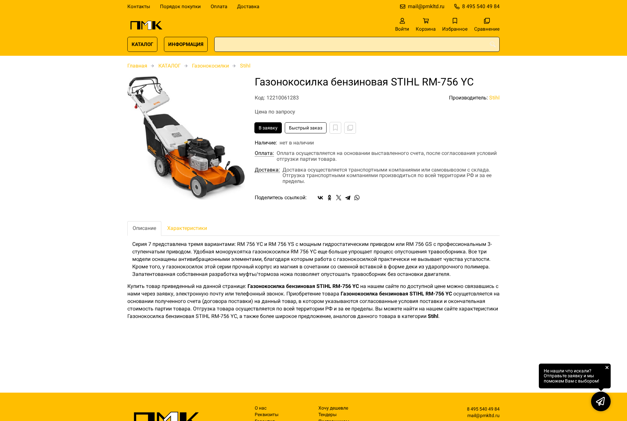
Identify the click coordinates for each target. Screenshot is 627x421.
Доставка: (267, 170)
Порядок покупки (180, 6)
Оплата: (264, 153)
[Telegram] (348, 198)
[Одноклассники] (329, 198)
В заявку (268, 127)
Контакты (138, 6)
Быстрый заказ (305, 127)
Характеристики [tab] (187, 228)
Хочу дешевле (333, 408)
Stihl (245, 66)
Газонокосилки (210, 66)
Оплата (219, 6)
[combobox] (357, 44)
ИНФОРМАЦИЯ (185, 44)
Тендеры (327, 414)
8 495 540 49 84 (481, 6)
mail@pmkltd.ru (426, 6)
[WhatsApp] (357, 198)
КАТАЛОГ (142, 44)
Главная (137, 66)
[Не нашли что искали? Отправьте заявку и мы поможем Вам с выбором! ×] (601, 401)
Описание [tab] (144, 228)
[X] (339, 198)
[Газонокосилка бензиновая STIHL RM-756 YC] (186, 138)
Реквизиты (267, 414)
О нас (260, 408)
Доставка (248, 6)
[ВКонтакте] (320, 198)
